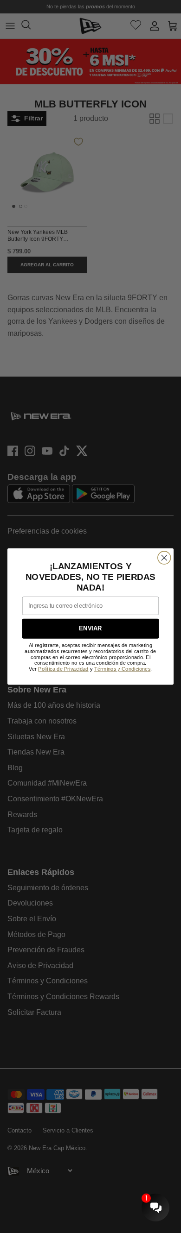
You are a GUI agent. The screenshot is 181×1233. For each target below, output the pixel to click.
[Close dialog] (164, 557)
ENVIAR (90, 628)
